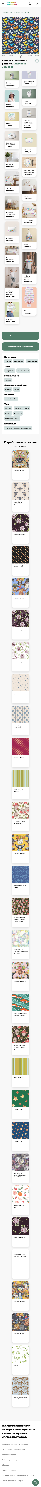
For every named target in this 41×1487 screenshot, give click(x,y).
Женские (8, 361)
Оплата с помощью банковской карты (18, 1475)
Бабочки (8, 413)
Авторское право (9, 1455)
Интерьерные (18, 361)
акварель (8, 408)
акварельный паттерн (22, 408)
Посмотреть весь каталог (15, 11)
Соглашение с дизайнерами (13, 1449)
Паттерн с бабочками (12, 419)
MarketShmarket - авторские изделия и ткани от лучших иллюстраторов (18, 1431)
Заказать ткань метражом (20, 336)
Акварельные (9, 371)
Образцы (5, 1465)
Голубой (8, 389)
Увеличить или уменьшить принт (20, 346)
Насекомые (18, 413)
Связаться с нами (9, 1470)
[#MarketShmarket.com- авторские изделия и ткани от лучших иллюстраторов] (12, 3)
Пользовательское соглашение (15, 1444)
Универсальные (32, 361)
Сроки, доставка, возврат (12, 1481)
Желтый (16, 389)
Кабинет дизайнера (10, 1460)
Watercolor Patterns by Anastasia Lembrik (18, 428)
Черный (8, 380)
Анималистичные (23, 371)
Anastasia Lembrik (11, 399)
